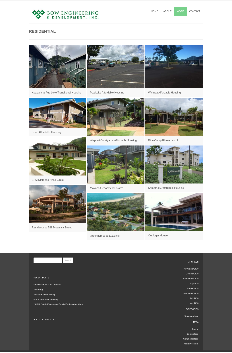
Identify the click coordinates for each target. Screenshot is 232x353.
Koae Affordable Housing (46, 132)
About (167, 11)
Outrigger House (158, 235)
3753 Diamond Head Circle (48, 179)
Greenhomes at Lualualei (104, 235)
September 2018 (190, 293)
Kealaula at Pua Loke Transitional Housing (56, 92)
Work (180, 11)
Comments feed (190, 339)
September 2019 (190, 279)
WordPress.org (191, 344)
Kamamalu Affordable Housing (166, 187)
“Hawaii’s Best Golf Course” (47, 285)
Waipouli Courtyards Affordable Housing (113, 140)
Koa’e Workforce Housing (46, 299)
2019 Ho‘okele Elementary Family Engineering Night (58, 304)
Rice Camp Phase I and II (163, 140)
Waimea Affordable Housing (164, 92)
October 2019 (192, 274)
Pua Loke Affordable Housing (107, 92)
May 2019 (194, 283)
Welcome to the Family (44, 294)
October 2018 (192, 288)
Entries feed (192, 334)
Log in (195, 329)
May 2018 (194, 303)
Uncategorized (191, 316)
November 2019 (191, 269)
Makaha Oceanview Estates (106, 188)
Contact (194, 11)
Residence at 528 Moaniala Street (52, 227)
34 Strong (38, 289)
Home (154, 11)
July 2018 (194, 298)
